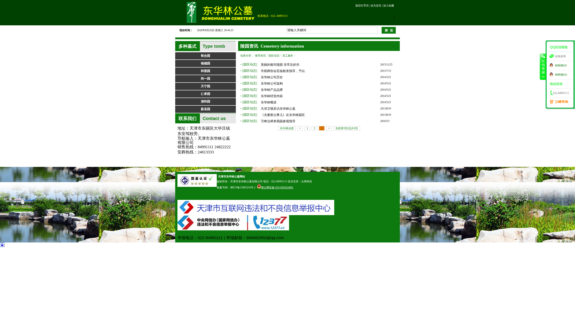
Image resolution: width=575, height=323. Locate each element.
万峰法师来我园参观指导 (278, 121)
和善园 (205, 71)
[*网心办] (233, 229)
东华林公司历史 (272, 77)
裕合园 (205, 55)
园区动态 (274, 55)
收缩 (543, 66)
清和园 (205, 101)
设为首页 (376, 5)
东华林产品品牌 (272, 90)
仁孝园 (205, 94)
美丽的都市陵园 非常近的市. (280, 64)
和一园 (205, 78)
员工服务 (287, 55)
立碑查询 (558, 100)
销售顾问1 (561, 65)
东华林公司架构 (272, 83)
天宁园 (205, 86)
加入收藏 (388, 5)
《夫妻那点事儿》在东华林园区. (283, 115)
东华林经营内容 (272, 96)
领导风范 (260, 55)
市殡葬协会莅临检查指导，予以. (283, 71)
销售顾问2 (561, 74)
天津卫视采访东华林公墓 (278, 108)
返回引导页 (362, 5)
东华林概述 (268, 102)
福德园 (205, 63)
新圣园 (205, 109)
